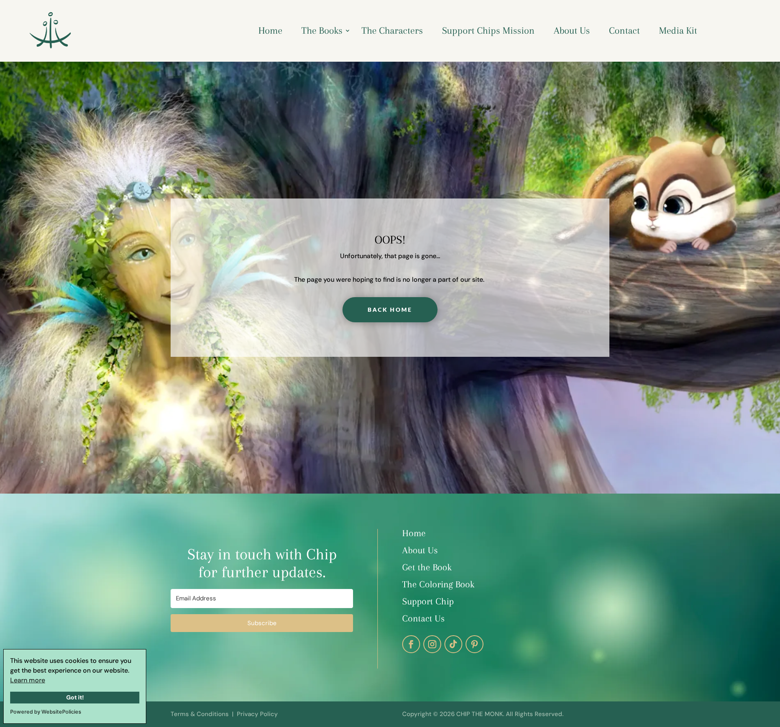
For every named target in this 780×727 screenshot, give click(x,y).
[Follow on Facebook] (411, 644)
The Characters (392, 30)
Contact (624, 30)
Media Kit (678, 30)
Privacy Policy (257, 714)
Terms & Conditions (200, 714)
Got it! (75, 697)
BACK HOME (390, 309)
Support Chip (428, 601)
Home (270, 30)
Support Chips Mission (488, 30)
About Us (572, 30)
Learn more (27, 680)
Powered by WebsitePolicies (45, 712)
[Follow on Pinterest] (474, 644)
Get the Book (427, 567)
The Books (321, 30)
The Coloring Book (439, 584)
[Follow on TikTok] (453, 644)
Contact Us (423, 618)
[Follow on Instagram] (432, 644)
